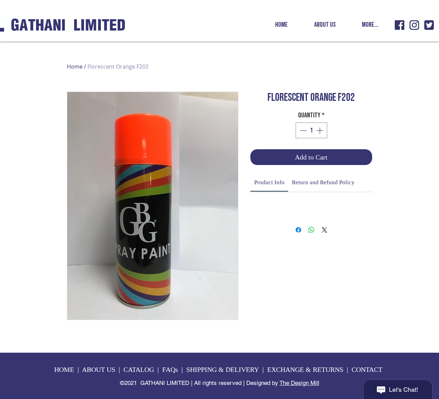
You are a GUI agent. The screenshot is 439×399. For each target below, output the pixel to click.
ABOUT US (98, 369)
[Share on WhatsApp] (311, 230)
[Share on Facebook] (298, 230)
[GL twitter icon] (429, 25)
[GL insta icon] (414, 25)
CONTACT (368, 369)
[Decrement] (302, 130)
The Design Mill (299, 382)
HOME (64, 369)
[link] (269, 182)
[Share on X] (324, 230)
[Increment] (320, 130)
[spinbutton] (311, 130)
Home (75, 66)
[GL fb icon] (399, 25)
